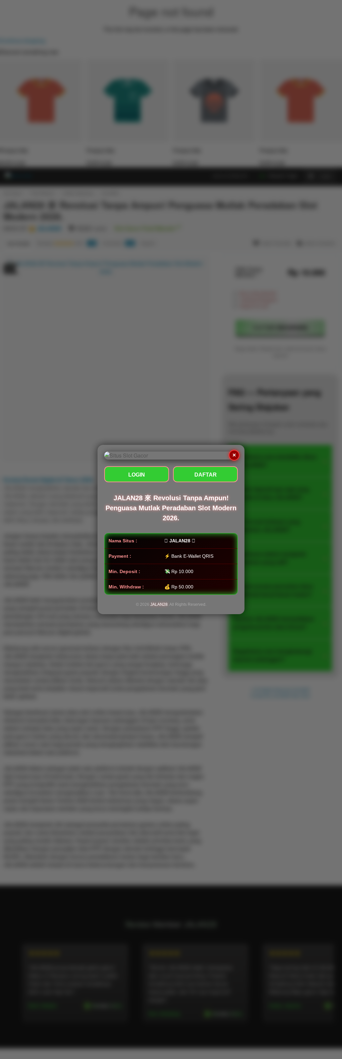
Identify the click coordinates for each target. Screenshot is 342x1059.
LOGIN (136, 475)
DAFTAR (205, 475)
